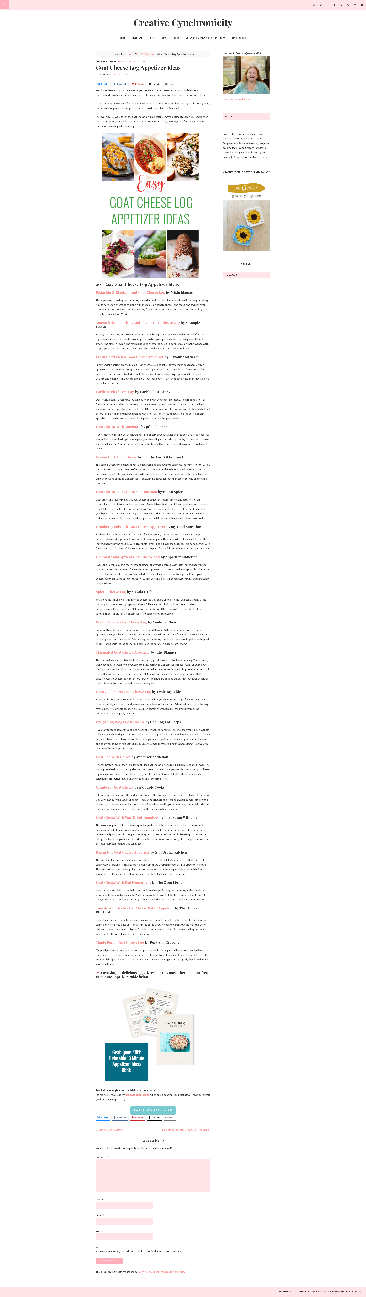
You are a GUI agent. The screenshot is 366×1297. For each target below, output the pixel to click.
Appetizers (115, 74)
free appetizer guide (137, 1094)
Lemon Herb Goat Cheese (116, 457)
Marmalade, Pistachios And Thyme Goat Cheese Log (138, 322)
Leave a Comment (136, 61)
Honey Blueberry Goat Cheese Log (123, 691)
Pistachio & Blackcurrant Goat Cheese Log (130, 292)
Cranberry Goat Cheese (115, 787)
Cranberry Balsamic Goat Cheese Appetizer (130, 526)
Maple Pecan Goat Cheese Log (120, 942)
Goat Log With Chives (113, 757)
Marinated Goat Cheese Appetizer (123, 652)
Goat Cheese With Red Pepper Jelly (123, 882)
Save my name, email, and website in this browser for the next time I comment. (139, 1251)
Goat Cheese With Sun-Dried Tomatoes (127, 817)
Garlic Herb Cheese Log (115, 391)
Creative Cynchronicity (183, 22)
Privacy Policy (354, 1292)
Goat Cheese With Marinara (118, 426)
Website (100, 1231)
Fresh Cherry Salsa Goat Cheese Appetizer (130, 357)
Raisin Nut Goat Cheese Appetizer (123, 852)
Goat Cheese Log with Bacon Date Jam (126, 491)
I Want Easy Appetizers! (153, 1110)
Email (100, 1215)
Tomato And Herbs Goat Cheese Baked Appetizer (135, 908)
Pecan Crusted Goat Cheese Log (121, 622)
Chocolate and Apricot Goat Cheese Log (128, 557)
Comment (102, 1157)
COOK (124, 74)
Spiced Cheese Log (111, 591)
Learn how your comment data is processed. (162, 1271)
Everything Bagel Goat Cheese (120, 722)
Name (100, 1199)
